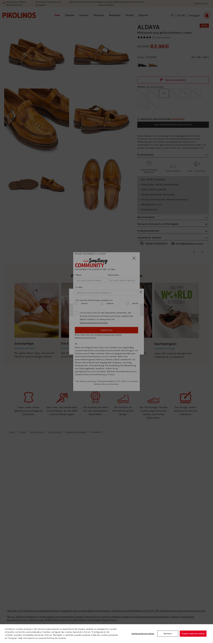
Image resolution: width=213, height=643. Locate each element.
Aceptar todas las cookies (193, 634)
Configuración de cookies (142, 634)
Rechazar (168, 634)
